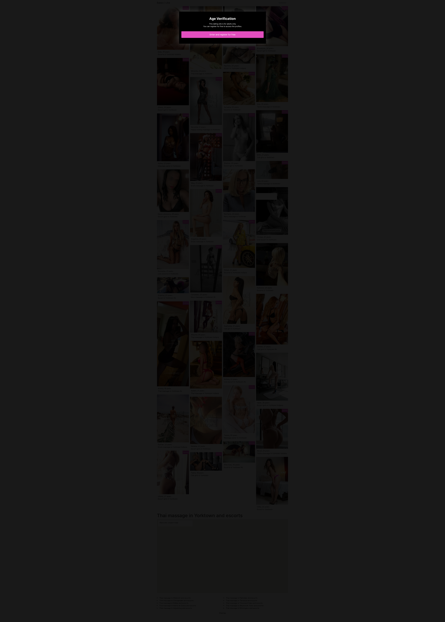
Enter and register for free (222, 34)
